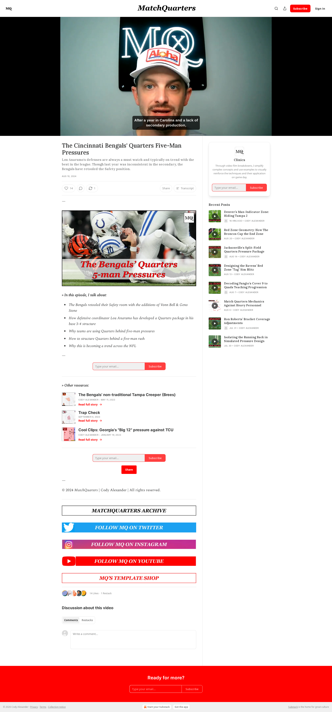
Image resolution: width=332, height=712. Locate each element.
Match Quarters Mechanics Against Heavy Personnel (244, 303)
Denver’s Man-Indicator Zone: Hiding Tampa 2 (246, 214)
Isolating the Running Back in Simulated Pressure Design (246, 339)
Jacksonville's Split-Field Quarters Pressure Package (244, 249)
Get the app (181, 707)
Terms (43, 707)
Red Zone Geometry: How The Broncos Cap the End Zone (246, 232)
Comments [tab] (71, 620)
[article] (239, 216)
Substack (293, 707)
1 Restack (106, 593)
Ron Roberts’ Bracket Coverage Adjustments (247, 321)
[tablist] (78, 620)
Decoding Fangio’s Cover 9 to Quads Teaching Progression (246, 285)
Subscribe (300, 8)
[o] (215, 216)
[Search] (276, 8)
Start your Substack (158, 707)
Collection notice (57, 707)
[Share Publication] (285, 8)
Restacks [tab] (87, 620)
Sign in (320, 8)
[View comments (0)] (279, 76)
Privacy (34, 707)
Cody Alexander (88, 399)
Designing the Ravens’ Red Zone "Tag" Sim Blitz (243, 267)
